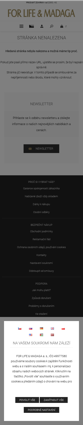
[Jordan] (41, 335)
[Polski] (63, 328)
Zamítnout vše (54, 399)
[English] (52, 328)
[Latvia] (52, 335)
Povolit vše (27, 399)
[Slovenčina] (30, 328)
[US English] (30, 335)
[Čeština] (20, 328)
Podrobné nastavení (41, 409)
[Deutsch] (41, 328)
